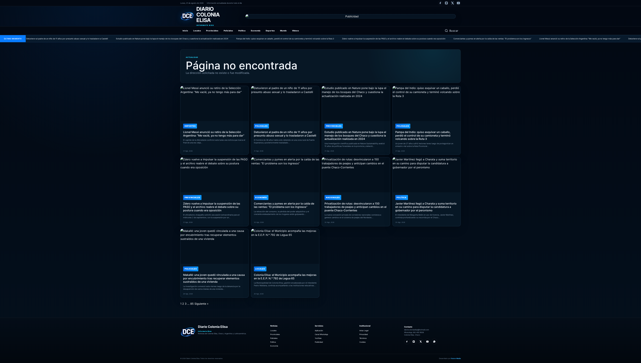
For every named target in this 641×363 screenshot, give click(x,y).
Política (242, 31)
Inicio (185, 31)
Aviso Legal (363, 331)
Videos (295, 31)
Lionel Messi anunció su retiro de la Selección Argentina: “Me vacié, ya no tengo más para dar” (560, 39)
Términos (363, 338)
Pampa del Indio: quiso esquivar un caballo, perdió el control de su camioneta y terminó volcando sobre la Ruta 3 (266, 39)
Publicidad (319, 342)
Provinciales (212, 31)
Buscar (453, 30)
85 (192, 303)
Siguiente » (201, 303)
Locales (197, 31)
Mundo (283, 31)
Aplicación (319, 331)
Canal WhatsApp (321, 334)
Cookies (362, 342)
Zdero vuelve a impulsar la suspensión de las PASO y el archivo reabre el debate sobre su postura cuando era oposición (374, 39)
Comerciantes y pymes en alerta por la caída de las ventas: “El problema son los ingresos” (473, 39)
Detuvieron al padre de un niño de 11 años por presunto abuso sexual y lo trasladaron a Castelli (48, 39)
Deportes (270, 31)
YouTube (318, 338)
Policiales (228, 31)
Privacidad (363, 334)
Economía (255, 31)
